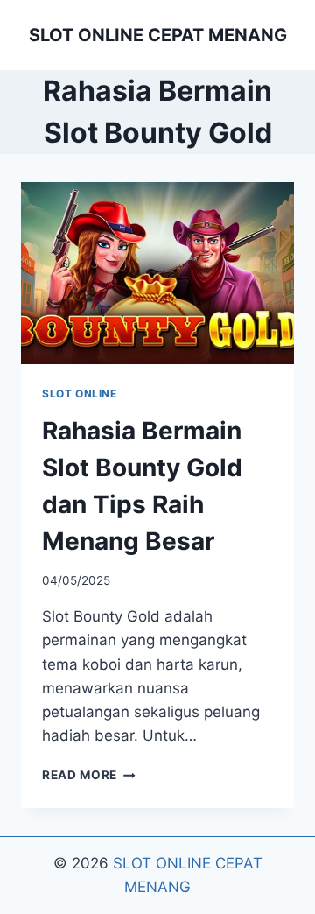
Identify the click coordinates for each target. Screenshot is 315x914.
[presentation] (157, 273)
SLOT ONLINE (79, 393)
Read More (89, 775)
